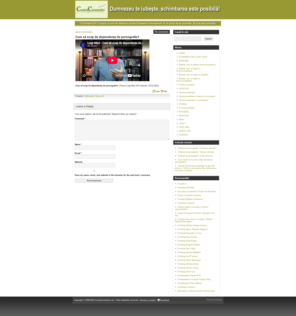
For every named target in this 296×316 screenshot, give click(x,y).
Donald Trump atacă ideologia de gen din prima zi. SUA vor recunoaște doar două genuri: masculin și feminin (196, 168)
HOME (182, 53)
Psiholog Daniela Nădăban (189, 252)
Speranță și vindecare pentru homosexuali (196, 291)
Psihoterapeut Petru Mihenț (189, 283)
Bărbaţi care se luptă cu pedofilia (193, 75)
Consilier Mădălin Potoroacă (189, 199)
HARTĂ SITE (185, 131)
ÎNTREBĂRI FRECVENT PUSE (193, 57)
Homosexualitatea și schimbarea (193, 100)
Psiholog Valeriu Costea (188, 268)
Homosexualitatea (187, 92)
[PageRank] (163, 300)
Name (78, 144)
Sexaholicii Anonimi (186, 287)
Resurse (99, 96)
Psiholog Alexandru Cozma (189, 233)
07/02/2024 (87, 32)
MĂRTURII (184, 61)
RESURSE (184, 112)
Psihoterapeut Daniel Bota (189, 275)
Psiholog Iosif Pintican (187, 256)
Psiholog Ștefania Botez (188, 264)
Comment (80, 119)
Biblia (181, 119)
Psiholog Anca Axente (187, 237)
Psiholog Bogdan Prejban (188, 245)
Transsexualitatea (187, 108)
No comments (161, 32)
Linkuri (182, 123)
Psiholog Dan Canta (186, 248)
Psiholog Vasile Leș (186, 272)
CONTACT (183, 135)
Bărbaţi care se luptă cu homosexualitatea (188, 69)
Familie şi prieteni (187, 85)
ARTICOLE (184, 88)
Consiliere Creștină (185, 203)
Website (78, 162)
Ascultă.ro (182, 184)
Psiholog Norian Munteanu (189, 260)
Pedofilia (183, 104)
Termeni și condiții (148, 300)
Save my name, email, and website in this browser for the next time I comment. (112, 175)
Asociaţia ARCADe (185, 187)
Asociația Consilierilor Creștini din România (196, 191)
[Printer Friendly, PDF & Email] (159, 91)
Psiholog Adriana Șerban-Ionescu (192, 225)
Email (78, 153)
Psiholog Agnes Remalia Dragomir (192, 229)
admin (78, 32)
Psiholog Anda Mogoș (187, 241)
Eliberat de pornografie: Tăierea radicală (196, 152)
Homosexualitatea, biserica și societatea (197, 96)
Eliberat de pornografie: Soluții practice (195, 156)
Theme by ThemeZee (214, 300)
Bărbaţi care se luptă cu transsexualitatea (188, 79)
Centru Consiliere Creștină (189, 195)
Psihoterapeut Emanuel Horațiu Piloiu (194, 279)
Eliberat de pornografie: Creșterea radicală (197, 148)
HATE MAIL (184, 127)
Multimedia (89, 96)
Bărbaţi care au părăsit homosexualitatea (197, 65)
